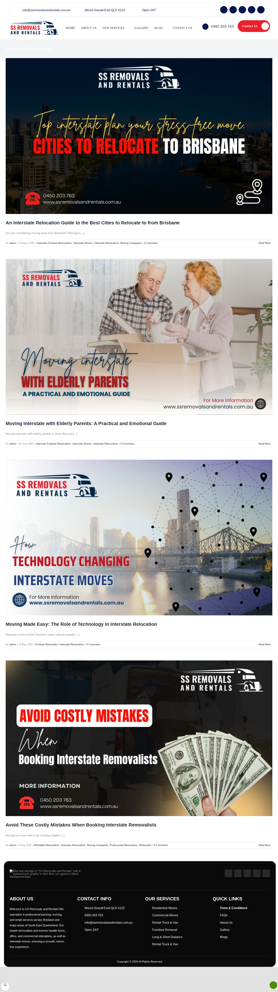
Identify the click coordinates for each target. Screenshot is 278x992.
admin (12, 243)
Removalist (145, 845)
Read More (264, 243)
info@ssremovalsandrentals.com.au (46, 10)
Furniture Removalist (46, 644)
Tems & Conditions (233, 908)
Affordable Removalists (46, 845)
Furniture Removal (164, 929)
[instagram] (233, 9)
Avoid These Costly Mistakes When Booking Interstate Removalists (81, 824)
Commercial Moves (165, 915)
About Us (226, 922)
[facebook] (224, 9)
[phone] (261, 9)
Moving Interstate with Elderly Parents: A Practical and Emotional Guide (86, 423)
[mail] (251, 9)
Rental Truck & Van (165, 922)
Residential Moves (164, 908)
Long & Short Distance (167, 937)
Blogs (224, 937)
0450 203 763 (222, 26)
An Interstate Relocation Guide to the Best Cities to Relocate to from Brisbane (93, 222)
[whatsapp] (242, 9)
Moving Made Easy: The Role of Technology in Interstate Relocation (81, 624)
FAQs (224, 915)
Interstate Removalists (106, 243)
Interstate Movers (83, 243)
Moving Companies (130, 243)
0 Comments (151, 243)
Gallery (225, 929)
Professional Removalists (124, 845)
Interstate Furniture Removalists (54, 243)
